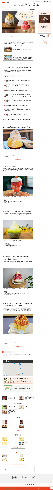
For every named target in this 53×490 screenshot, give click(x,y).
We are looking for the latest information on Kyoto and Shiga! (17, 470)
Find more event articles (18, 463)
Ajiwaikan (33, 479)
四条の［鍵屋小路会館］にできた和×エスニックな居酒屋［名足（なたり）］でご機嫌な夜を (44, 25)
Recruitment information (20, 488)
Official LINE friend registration (18, 381)
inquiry (38, 488)
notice (10, 469)
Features (33, 477)
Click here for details (18, 159)
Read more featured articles (18, 447)
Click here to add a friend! (25, 390)
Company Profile (13, 488)
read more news (18, 430)
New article (33, 476)
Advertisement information (6, 488)
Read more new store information (44, 29)
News (32, 478)
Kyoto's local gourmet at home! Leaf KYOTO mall (20, 378)
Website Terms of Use (27, 488)
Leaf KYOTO (3, 7)
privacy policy (33, 488)
